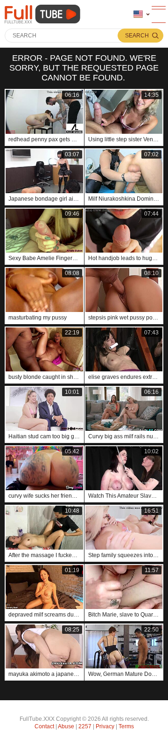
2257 (84, 726)
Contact (44, 726)
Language (141, 14)
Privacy (105, 726)
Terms (126, 726)
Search (137, 35)
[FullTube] (44, 14)
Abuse (66, 726)
